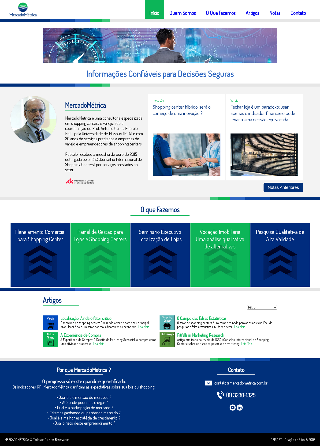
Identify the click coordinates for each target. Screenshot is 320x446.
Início (154, 12)
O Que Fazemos (221, 12)
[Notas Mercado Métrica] (283, 182)
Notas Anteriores (283, 187)
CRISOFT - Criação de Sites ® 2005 (293, 440)
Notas (274, 12)
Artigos (252, 12)
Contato (298, 12)
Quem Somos (182, 12)
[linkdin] (240, 407)
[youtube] (233, 407)
